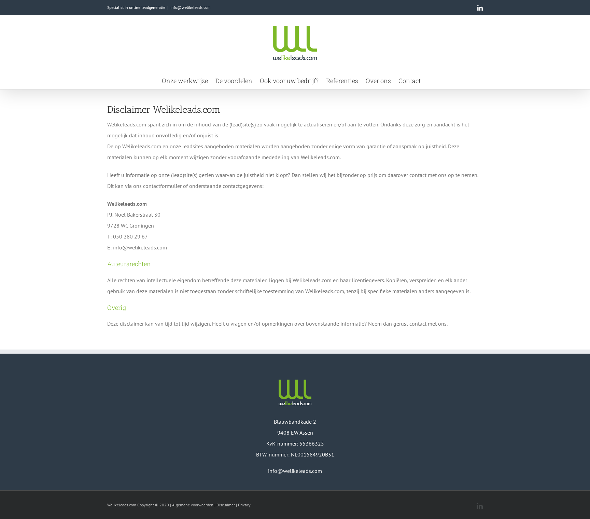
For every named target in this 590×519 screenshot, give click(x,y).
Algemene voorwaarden (192, 504)
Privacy (244, 504)
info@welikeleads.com (190, 7)
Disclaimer (225, 504)
